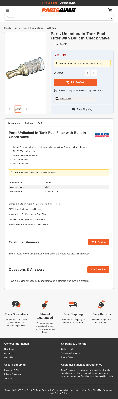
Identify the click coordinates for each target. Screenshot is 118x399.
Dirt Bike (12, 219)
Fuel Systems (36, 28)
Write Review (99, 242)
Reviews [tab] (29, 123)
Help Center (9, 349)
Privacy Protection (12, 374)
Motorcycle (14, 214)
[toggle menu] (7, 10)
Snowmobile (14, 224)
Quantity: (58, 73)
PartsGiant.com (68, 370)
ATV (11, 209)
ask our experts (43, 281)
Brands (7, 28)
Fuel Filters (51, 28)
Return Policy (67, 357)
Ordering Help (67, 349)
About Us (8, 357)
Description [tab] (14, 123)
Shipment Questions (70, 353)
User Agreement (105, 390)
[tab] (18, 109)
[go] (110, 17)
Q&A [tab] (40, 123)
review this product (32, 253)
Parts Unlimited (20, 28)
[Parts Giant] (59, 10)
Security (8, 378)
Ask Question (98, 269)
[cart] (110, 10)
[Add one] (94, 73)
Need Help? (65, 98)
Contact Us (9, 353)
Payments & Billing (12, 370)
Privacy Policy (61, 393)
